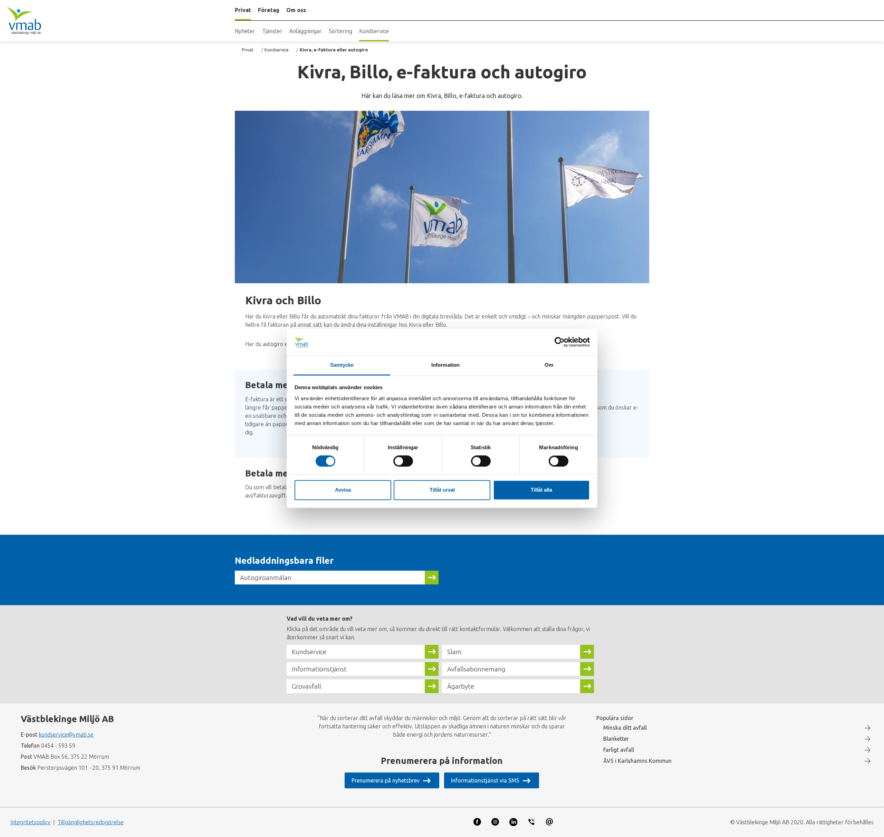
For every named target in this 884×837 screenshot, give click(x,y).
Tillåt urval (442, 490)
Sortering (340, 31)
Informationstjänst (319, 669)
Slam (454, 652)
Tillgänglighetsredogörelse (91, 822)
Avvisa (343, 490)
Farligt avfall (618, 750)
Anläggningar (305, 31)
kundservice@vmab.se (66, 734)
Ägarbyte (460, 686)
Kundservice (374, 31)
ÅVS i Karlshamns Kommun (637, 761)
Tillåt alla (541, 490)
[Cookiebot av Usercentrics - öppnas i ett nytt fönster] (559, 342)
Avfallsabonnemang (476, 669)
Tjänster (272, 31)
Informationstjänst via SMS (485, 780)
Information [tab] (445, 365)
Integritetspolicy (30, 822)
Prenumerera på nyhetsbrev (386, 780)
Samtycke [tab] (342, 365)
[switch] (403, 461)
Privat (247, 49)
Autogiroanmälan (265, 577)
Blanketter (616, 739)
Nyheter (245, 31)
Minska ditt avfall (625, 728)
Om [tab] (549, 365)
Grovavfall (306, 686)
